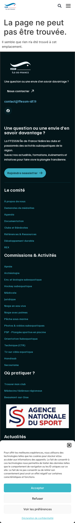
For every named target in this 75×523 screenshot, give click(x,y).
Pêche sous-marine (16, 319)
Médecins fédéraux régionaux (23, 390)
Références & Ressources (20, 234)
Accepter (37, 488)
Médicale (10, 292)
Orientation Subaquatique (21, 338)
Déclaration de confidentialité (37, 518)
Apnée (8, 266)
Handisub (10, 358)
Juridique (10, 299)
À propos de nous (14, 201)
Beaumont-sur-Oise (16, 397)
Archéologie (11, 273)
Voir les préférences (37, 509)
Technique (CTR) (14, 345)
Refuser (37, 498)
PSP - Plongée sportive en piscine (25, 332)
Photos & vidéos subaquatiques (24, 325)
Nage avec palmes (16, 312)
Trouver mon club (15, 384)
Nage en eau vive (15, 305)
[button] (69, 445)
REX (6, 247)
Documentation (14, 221)
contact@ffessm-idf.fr (20, 101)
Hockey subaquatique (18, 286)
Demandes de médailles (19, 207)
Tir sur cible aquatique (18, 351)
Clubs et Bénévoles (16, 227)
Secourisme (11, 365)
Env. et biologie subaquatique (23, 279)
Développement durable (19, 240)
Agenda (9, 214)
